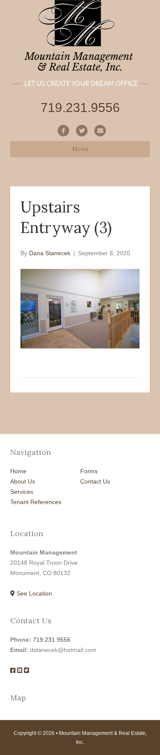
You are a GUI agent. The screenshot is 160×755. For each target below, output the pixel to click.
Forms (89, 471)
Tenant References (35, 501)
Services (21, 491)
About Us (22, 481)
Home (18, 471)
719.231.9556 (51, 639)
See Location (33, 593)
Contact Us (95, 481)
